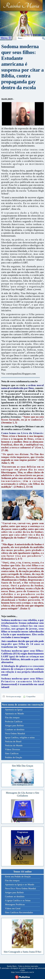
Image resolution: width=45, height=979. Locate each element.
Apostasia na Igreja (13, 709)
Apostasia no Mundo (14, 713)
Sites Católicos (11, 753)
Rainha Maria (21, 6)
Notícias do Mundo (13, 745)
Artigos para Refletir (14, 725)
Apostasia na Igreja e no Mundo (19, 884)
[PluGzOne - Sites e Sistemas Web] (22, 977)
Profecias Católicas (13, 721)
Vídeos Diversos (12, 749)
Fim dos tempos (12, 717)
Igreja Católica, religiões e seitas (20, 737)
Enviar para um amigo (13, 696)
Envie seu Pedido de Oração (18, 876)
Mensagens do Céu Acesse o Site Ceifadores (22, 794)
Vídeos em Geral (12, 908)
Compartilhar (30, 696)
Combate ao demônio (14, 729)
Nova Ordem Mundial (15, 733)
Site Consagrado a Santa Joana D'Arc (22, 951)
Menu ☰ (6, 38)
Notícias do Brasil (13, 741)
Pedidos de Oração (13, 757)
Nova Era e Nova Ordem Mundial (20, 888)
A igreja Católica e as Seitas (17, 900)
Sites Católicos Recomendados (19, 912)
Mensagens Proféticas (15, 904)
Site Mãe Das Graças (22, 765)
